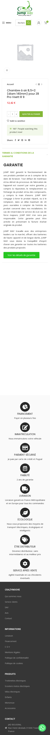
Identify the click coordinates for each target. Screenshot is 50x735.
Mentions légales (12, 652)
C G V (7, 646)
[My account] (38, 22)
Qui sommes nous (13, 596)
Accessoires (10, 708)
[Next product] (41, 84)
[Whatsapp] (42, 728)
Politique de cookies (14, 663)
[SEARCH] (28, 22)
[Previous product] (36, 84)
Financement (11, 641)
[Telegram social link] (29, 140)
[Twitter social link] (18, 140)
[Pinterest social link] (22, 140)
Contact (8, 618)
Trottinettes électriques (15, 680)
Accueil (10, 84)
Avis (6, 613)
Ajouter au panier (31, 114)
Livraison (9, 635)
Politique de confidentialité (17, 657)
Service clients (11, 602)
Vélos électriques (12, 691)
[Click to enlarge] (7, 70)
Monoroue (9, 702)
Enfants (8, 697)
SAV (6, 607)
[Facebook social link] (15, 140)
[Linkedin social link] (25, 140)
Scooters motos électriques (17, 686)
